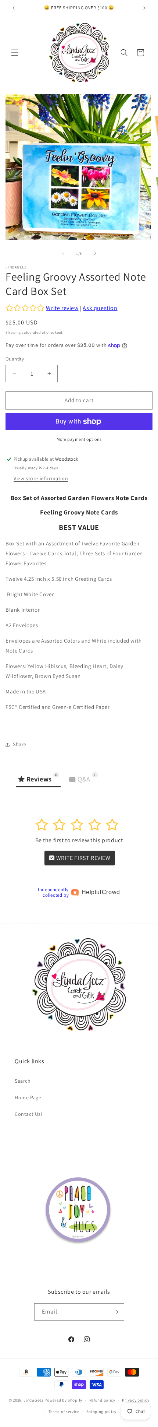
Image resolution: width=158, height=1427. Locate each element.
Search (23, 1081)
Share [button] (19, 744)
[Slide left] (63, 253)
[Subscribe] (116, 1312)
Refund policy (102, 1400)
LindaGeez (33, 1400)
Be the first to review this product (79, 840)
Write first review (82, 858)
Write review (62, 308)
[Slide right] (95, 253)
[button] (15, 53)
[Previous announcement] (14, 8)
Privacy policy (135, 1400)
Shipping (13, 332)
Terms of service (64, 1411)
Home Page (28, 1097)
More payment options (79, 439)
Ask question (100, 308)
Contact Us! (29, 1114)
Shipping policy (101, 1411)
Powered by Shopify (63, 1400)
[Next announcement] (144, 8)
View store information (41, 478)
